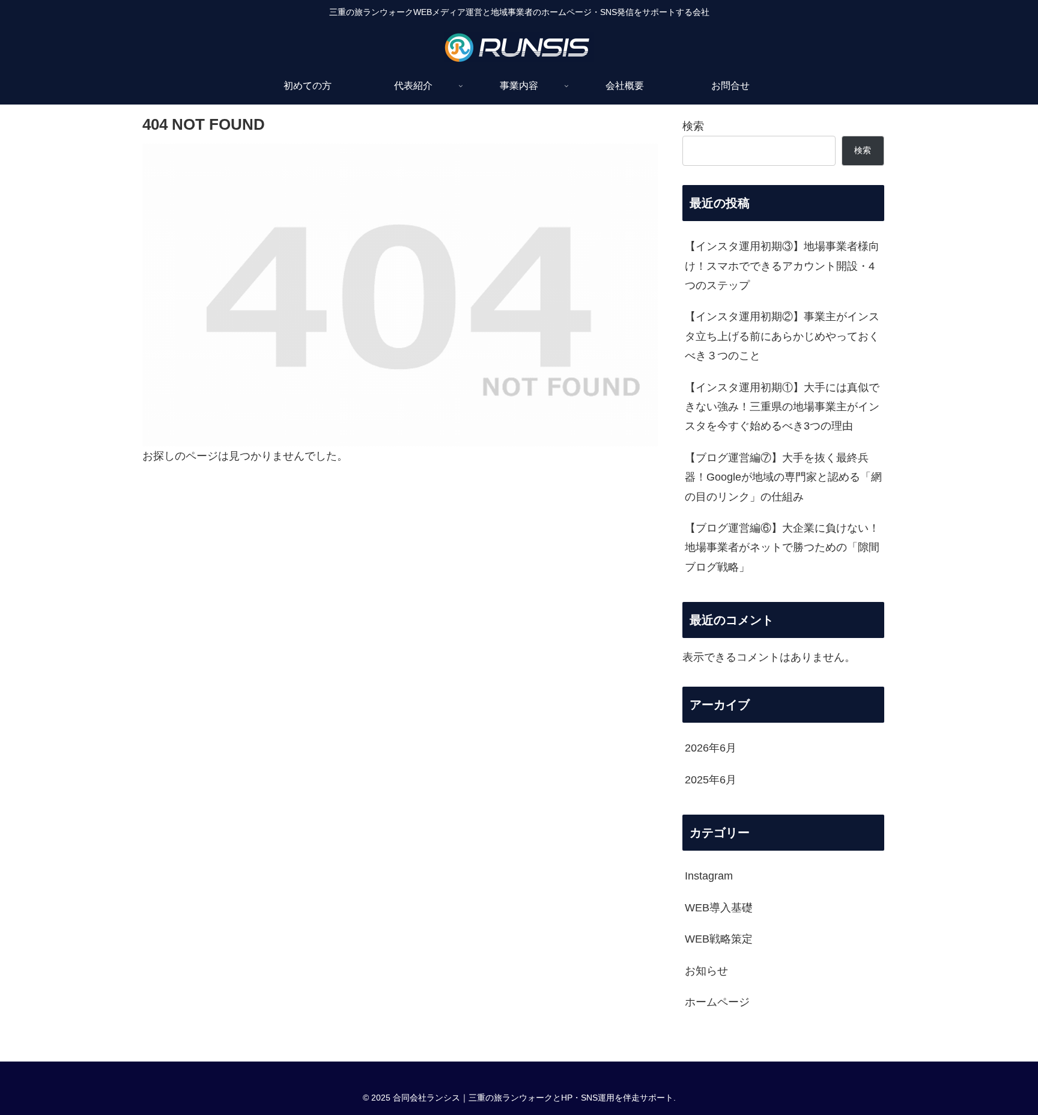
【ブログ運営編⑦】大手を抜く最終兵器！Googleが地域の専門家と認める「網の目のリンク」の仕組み (783, 477)
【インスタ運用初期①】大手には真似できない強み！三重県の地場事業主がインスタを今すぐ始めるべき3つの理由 (782, 407)
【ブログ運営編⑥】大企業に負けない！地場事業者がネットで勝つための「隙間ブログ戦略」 (782, 547)
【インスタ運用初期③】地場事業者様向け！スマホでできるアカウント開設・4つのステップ (782, 265)
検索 (693, 126)
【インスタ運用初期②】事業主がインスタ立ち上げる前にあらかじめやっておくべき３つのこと (782, 336)
